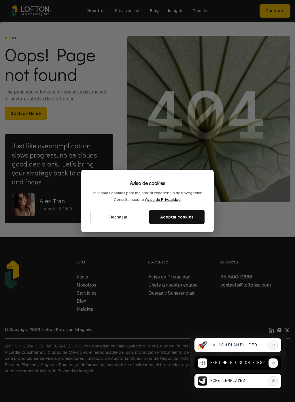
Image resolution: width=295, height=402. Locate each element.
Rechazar (118, 217)
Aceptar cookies (177, 217)
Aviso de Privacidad (163, 199)
